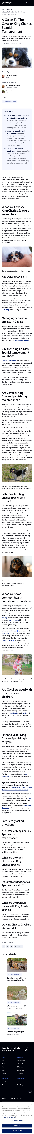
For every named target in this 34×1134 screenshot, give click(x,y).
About (4, 1082)
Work (3, 1064)
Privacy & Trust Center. (8, 1117)
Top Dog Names (22, 1085)
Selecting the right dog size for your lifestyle (16, 979)
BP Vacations (21, 1064)
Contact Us (5, 1085)
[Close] (32, 1104)
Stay (3, 1070)
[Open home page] (7, 2)
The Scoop (20, 1070)
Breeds (9, 9)
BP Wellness (21, 1060)
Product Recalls (22, 1082)
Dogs (3, 9)
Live (3, 1060)
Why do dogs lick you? (16, 1031)
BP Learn (20, 1067)
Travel (4, 1073)
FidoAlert (20, 1073)
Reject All (17, 1125)
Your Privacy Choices (17, 1120)
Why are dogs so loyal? (16, 1006)
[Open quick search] (27, 3)
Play (3, 1067)
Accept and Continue (17, 1130)
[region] (17, 1118)
